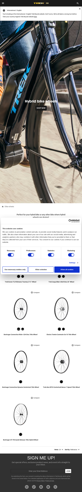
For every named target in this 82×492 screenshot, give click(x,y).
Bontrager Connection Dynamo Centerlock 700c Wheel (20, 387)
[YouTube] (48, 487)
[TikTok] (34, 487)
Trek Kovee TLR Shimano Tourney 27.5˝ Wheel (20, 282)
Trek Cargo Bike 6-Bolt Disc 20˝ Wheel (61, 282)
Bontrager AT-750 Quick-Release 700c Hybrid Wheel (20, 440)
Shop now (41, 108)
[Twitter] (55, 487)
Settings (72, 263)
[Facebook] (41, 487)
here (35, 17)
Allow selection (41, 269)
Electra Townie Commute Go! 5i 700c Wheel (61, 334)
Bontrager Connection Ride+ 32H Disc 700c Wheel (20, 334)
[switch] (31, 255)
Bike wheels (9, 207)
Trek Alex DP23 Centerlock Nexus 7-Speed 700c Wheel (61, 387)
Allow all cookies (67, 269)
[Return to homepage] (3, 206)
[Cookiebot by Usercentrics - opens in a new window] (70, 220)
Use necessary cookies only (15, 269)
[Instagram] (27, 487)
